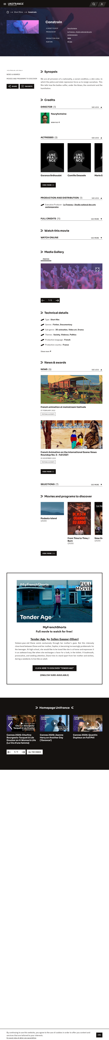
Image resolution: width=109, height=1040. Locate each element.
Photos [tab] (46, 259)
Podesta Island (49, 518)
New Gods (100, 538)
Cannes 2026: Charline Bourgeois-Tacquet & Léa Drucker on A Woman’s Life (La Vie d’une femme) (21, 739)
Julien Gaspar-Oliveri (65, 639)
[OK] (99, 1035)
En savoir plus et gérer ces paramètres (21, 1038)
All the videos (34, 752)
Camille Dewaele (77, 175)
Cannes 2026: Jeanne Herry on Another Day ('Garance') (51, 738)
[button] (97, 269)
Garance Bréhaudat (51, 175)
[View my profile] (102, 4)
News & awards (13, 74)
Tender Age (37, 639)
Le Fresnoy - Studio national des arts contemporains (70, 205)
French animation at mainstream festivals (63, 407)
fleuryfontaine (72, 28)
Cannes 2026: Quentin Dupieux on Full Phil (85, 736)
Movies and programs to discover (22, 79)
